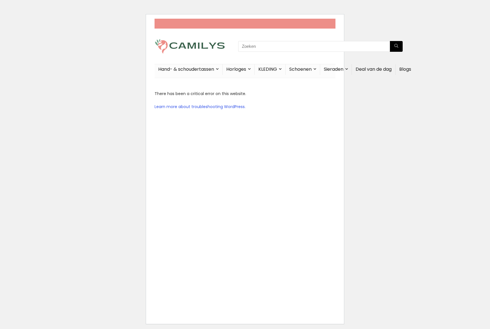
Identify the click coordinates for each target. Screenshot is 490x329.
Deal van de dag (374, 69)
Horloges (236, 69)
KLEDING (267, 69)
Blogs (405, 69)
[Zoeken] (396, 46)
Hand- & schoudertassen (186, 69)
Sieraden (333, 69)
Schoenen (300, 69)
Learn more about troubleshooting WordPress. (200, 106)
